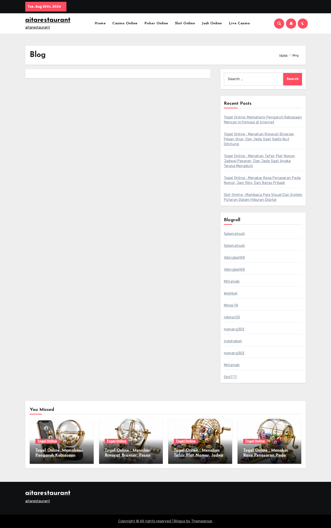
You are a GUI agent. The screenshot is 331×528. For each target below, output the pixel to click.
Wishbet (231, 293)
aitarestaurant (47, 20)
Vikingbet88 (234, 257)
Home (100, 23)
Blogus (179, 521)
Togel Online (47, 441)
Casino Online (125, 23)
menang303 (234, 329)
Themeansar (201, 521)
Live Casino (239, 23)
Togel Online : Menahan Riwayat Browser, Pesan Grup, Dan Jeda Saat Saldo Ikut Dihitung (259, 139)
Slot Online (185, 23)
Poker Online (156, 23)
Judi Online (212, 23)
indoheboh (233, 341)
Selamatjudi (234, 234)
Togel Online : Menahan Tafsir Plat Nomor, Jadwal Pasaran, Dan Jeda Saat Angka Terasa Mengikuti (260, 161)
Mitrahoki (232, 281)
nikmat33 (232, 317)
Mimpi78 (231, 305)
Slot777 (230, 377)
